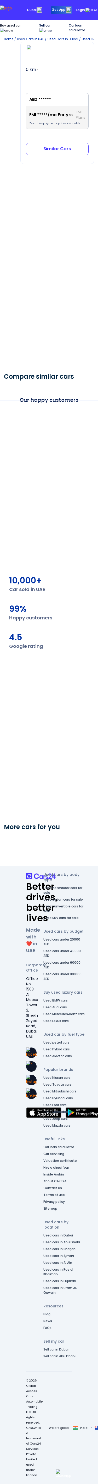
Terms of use (54, 1195)
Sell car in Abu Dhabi (59, 1356)
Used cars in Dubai (58, 1235)
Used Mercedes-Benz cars (64, 1014)
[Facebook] (31, 1052)
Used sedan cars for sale (63, 899)
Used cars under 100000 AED (62, 976)
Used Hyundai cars (58, 1098)
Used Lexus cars (56, 1021)
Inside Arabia (53, 1174)
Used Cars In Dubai (63, 39)
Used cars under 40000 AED (62, 953)
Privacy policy (54, 1201)
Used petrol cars (56, 1042)
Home (8, 39)
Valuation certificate (60, 1160)
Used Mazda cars (57, 1125)
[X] (31, 1066)
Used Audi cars (55, 1007)
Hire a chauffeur (56, 1167)
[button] (63, 1473)
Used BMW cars (55, 1000)
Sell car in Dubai (55, 1349)
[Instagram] (31, 1080)
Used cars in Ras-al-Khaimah (58, 1271)
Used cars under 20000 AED (61, 941)
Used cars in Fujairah (59, 1281)
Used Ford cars (55, 1105)
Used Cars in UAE (30, 39)
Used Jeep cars (55, 1118)
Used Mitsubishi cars (59, 1091)
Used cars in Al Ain (57, 1262)
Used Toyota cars (57, 1084)
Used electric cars (57, 1056)
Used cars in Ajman (58, 1256)
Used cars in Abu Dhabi (61, 1242)
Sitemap (50, 1208)
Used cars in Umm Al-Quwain (60, 1290)
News (47, 1321)
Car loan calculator (77, 27)
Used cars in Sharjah (59, 1249)
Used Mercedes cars (59, 1112)
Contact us (52, 1188)
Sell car (44, 25)
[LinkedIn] (31, 1093)
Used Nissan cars (57, 1077)
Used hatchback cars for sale (62, 890)
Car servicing (53, 1154)
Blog (46, 1314)
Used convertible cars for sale (63, 908)
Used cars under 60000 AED (61, 964)
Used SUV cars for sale (61, 918)
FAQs (47, 1328)
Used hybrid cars (56, 1049)
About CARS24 (55, 1181)
